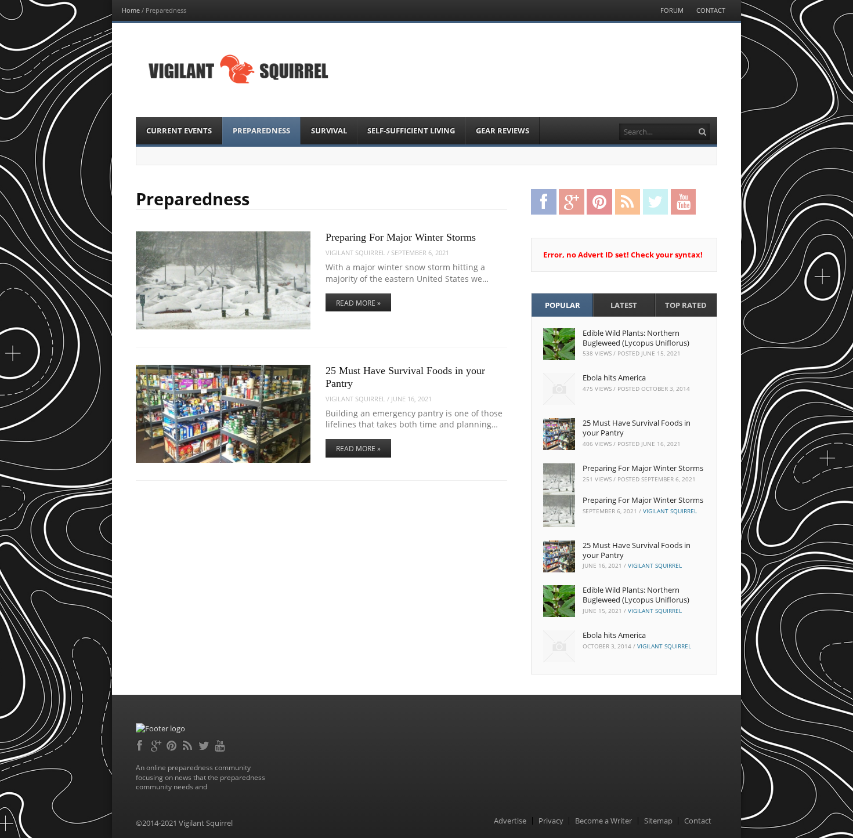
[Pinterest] (173, 744)
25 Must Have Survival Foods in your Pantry (637, 428)
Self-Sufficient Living (411, 130)
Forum (672, 10)
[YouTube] (221, 744)
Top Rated (686, 305)
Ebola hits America (614, 377)
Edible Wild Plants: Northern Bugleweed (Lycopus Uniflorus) (636, 338)
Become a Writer (603, 821)
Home (131, 10)
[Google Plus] (157, 744)
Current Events (179, 130)
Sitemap (658, 821)
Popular (562, 305)
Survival (329, 130)
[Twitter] (204, 744)
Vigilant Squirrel (355, 252)
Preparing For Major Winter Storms (401, 237)
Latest (623, 305)
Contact (710, 10)
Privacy (550, 821)
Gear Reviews (502, 130)
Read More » (358, 303)
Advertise (510, 821)
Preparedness (261, 130)
